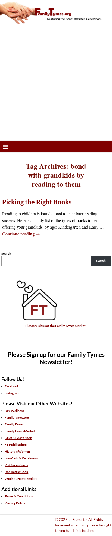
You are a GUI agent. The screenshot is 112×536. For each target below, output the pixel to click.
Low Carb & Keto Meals (21, 458)
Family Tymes (14, 424)
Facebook (12, 386)
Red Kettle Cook (16, 472)
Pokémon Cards (16, 465)
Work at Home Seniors (21, 479)
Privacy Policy (15, 503)
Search (6, 253)
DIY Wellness (14, 411)
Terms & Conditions (19, 496)
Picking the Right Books (36, 202)
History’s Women (17, 451)
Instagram (12, 393)
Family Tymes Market (20, 431)
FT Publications (16, 445)
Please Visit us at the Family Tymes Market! (56, 326)
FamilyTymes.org (17, 417)
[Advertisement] (56, 82)
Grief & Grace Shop (18, 438)
